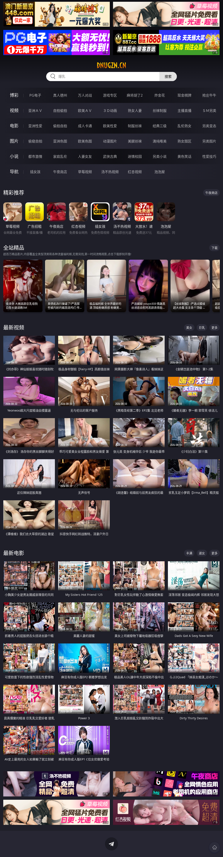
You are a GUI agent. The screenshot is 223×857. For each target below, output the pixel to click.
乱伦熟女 (184, 125)
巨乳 (202, 327)
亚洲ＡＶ (35, 110)
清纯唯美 (160, 141)
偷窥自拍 (35, 141)
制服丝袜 (135, 125)
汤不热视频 (110, 171)
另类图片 (209, 141)
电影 (14, 126)
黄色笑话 (184, 156)
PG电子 (35, 95)
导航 (14, 172)
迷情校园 (135, 156)
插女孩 (35, 171)
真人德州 (60, 95)
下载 (214, 248)
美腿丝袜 (135, 141)
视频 (14, 110)
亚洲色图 (60, 141)
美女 (189, 327)
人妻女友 (85, 156)
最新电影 (13, 552)
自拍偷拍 (60, 110)
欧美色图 (85, 141)
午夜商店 (60, 171)
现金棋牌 (184, 95)
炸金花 (159, 95)
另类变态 (209, 125)
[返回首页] (214, 847)
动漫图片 (110, 141)
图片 (14, 141)
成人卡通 (85, 125)
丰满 (189, 553)
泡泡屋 (159, 171)
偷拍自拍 (60, 125)
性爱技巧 (209, 156)
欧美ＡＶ (85, 110)
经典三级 (160, 125)
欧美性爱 (110, 125)
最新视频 (13, 327)
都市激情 (35, 156)
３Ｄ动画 (110, 110)
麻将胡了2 (135, 95)
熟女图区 (184, 141)
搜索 (168, 76)
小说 (14, 156)
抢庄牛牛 (209, 95)
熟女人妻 (135, 110)
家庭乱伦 (60, 156)
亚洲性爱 (35, 125)
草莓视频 (85, 171)
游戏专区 (110, 95)
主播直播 (184, 110)
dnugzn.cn (111, 65)
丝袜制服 (160, 110)
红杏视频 (135, 171)
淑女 (202, 553)
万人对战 (85, 95)
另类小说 (160, 156)
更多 (214, 327)
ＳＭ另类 (209, 110)
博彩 (14, 95)
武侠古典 (110, 156)
